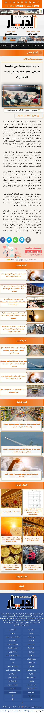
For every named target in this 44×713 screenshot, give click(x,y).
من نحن (12, 688)
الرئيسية (31, 630)
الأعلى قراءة (21, 485)
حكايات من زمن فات (12, 655)
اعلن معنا (31, 692)
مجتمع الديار (31, 677)
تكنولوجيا (31, 648)
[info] (10, 2)
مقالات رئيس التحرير (12, 637)
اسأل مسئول (31, 688)
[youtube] (30, 2)
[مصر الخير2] (22, 252)
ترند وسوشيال (31, 670)
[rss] (18, 2)
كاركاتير (31, 666)
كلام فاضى (12, 674)
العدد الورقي (13, 652)
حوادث (23, 46)
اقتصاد (31, 641)
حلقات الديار (13, 641)
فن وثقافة (15, 46)
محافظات (31, 663)
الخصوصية (12, 692)
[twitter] (34, 2)
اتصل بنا (31, 696)
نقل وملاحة (12, 681)
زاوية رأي (31, 652)
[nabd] (22, 2)
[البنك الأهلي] (22, 12)
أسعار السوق (12, 677)
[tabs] (6, 2)
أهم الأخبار (21, 402)
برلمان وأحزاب (31, 659)
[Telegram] (22, 240)
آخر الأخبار (21, 341)
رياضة (29, 46)
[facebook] (38, 2)
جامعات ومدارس (12, 666)
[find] (14, 2)
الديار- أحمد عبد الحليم (26, 116)
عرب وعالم (31, 644)
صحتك (12, 659)
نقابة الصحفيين (13, 685)
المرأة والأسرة (12, 648)
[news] (26, 2)
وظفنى (31, 681)
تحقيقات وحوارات (12, 644)
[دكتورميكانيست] (22, 39)
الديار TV (31, 655)
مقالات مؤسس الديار (13, 670)
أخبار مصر (36, 46)
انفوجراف (31, 674)
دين (12, 663)
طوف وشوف (31, 685)
